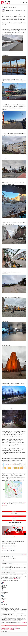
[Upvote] (2, 548)
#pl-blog (10, 541)
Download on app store (15, 628)
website (15, 627)
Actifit (13, 10)
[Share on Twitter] (11, 550)
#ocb (9, 543)
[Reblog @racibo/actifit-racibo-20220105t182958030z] (2, 550)
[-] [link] (25, 556)
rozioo (4, 556)
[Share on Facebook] (10, 550)
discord (8, 627)
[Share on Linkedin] (14, 550)
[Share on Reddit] (13, 550)
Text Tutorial (6, 629)
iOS (4, 503)
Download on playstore (5, 628)
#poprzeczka (4, 543)
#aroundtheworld (16, 541)
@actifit (15, 578)
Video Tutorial (12, 629)
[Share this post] (15, 550)
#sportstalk (13, 543)
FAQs (2, 629)
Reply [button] (13, 559)
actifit (4, 572)
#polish (7, 541)
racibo (8, 10)
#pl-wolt (22, 541)
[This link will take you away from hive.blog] (12, 525)
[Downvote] (3, 548)
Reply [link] (5, 550)
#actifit (3, 541)
